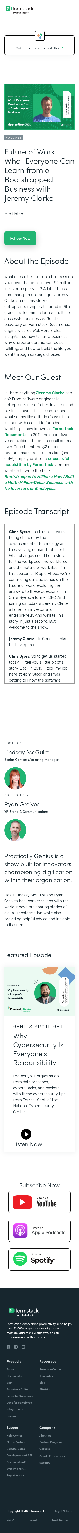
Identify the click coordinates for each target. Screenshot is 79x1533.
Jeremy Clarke (50, 393)
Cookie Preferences (52, 1456)
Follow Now (20, 238)
